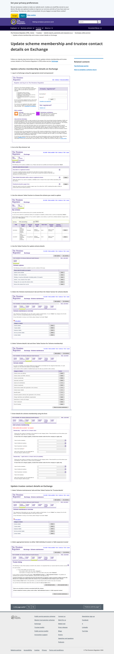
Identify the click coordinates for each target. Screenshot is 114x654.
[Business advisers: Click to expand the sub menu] (33, 28)
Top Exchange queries (81, 66)
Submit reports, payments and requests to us (58, 33)
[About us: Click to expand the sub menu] (52, 28)
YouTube (85, 631)
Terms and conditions (56, 650)
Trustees (38, 28)
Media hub (61, 624)
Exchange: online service (82, 33)
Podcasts (61, 642)
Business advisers (26, 28)
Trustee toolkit (39, 627)
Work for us (62, 620)
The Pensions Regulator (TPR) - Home (22, 33)
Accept (14, 16)
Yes (29, 607)
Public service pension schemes (44, 616)
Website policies (16, 650)
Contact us (61, 616)
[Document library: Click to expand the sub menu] (101, 28)
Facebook (85, 620)
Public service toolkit (41, 631)
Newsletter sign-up (88, 616)
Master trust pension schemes (44, 620)
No (33, 607)
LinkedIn (85, 627)
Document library (93, 28)
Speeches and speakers (66, 638)
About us (48, 28)
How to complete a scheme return (85, 70)
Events (60, 635)
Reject (23, 16)
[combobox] (87, 22)
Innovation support (40, 635)
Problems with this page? (92, 607)
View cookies (31, 15)
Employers (13, 28)
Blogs (60, 631)
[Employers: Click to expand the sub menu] (18, 28)
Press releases (63, 627)
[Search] (99, 21)
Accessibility (28, 650)
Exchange (55, 61)
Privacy (44, 650)
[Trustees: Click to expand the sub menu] (42, 28)
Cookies (36, 650)
